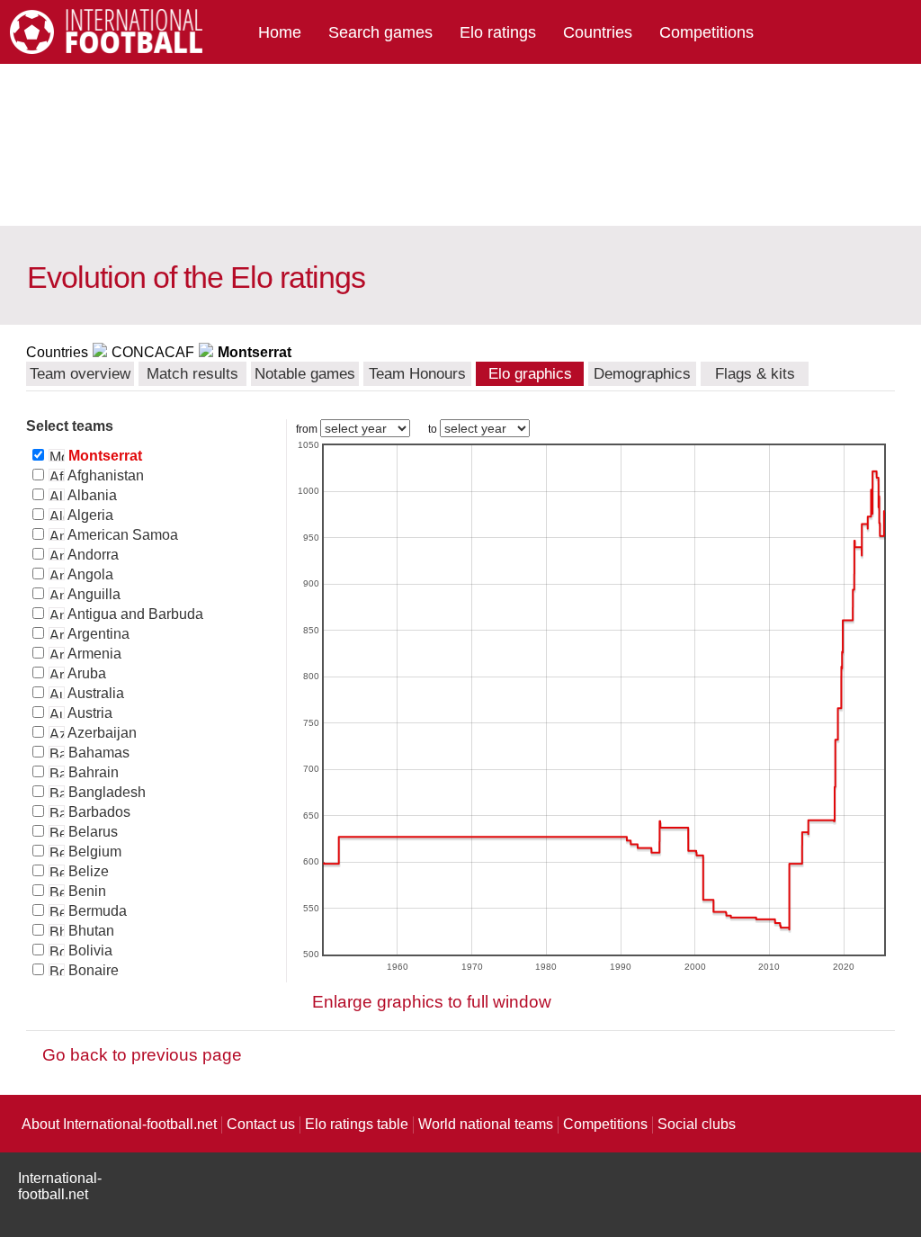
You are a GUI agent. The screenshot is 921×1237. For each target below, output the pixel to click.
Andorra (92, 554)
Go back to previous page (142, 1054)
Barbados (97, 812)
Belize (87, 871)
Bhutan (89, 930)
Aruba (85, 673)
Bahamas (97, 752)
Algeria (89, 515)
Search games (380, 32)
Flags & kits (755, 373)
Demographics (642, 373)
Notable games (305, 373)
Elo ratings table (356, 1124)
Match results (192, 373)
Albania (91, 495)
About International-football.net (119, 1124)
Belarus (91, 831)
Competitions (706, 32)
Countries (597, 32)
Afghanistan (104, 475)
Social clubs (696, 1124)
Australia (94, 693)
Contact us (261, 1124)
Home (279, 32)
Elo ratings (498, 32)
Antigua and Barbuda (134, 614)
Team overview (80, 373)
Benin (85, 891)
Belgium (93, 851)
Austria (88, 713)
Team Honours (417, 373)
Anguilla (93, 594)
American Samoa (121, 534)
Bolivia (88, 950)
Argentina (97, 633)
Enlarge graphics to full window (431, 1001)
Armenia (93, 653)
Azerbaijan (101, 732)
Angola (89, 574)
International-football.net (60, 1186)
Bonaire (92, 970)
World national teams (485, 1124)
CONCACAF (153, 352)
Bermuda (96, 911)
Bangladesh (105, 792)
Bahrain (92, 772)
